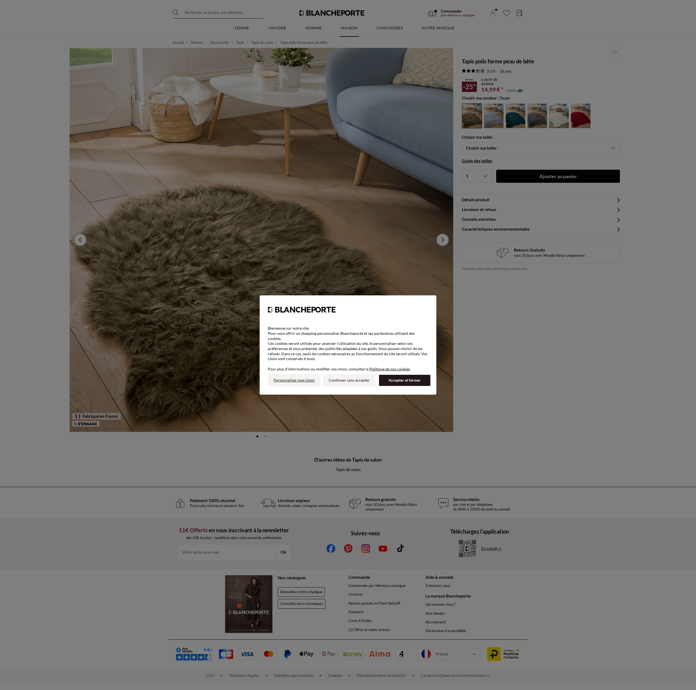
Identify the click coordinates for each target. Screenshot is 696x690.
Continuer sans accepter (349, 380)
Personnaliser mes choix (294, 380)
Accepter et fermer (405, 380)
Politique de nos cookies (389, 369)
